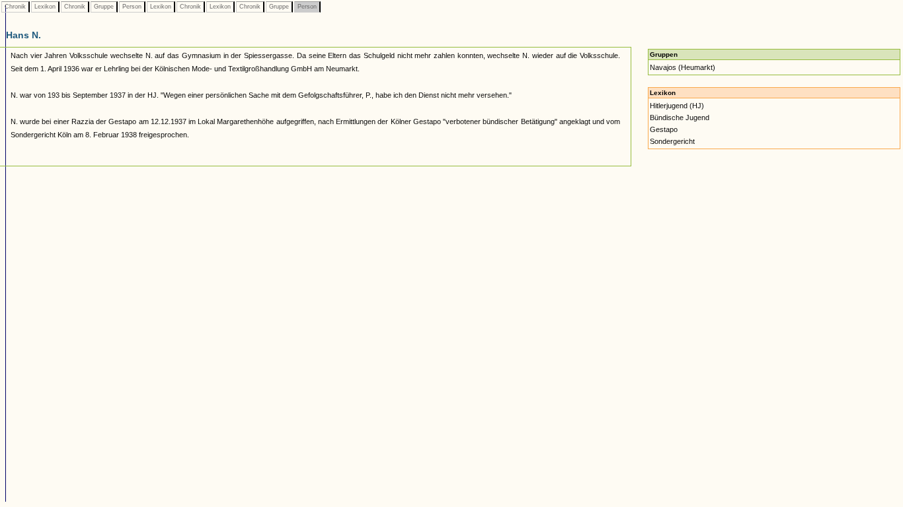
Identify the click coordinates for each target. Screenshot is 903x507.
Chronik (15, 6)
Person (131, 6)
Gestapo (664, 129)
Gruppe (104, 6)
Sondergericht (672, 141)
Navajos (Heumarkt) (682, 67)
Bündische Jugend (679, 117)
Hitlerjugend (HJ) (677, 106)
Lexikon (45, 6)
